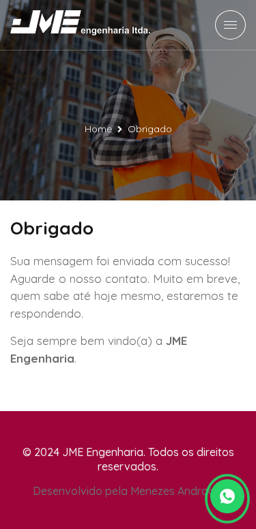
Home (98, 129)
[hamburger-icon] (230, 25)
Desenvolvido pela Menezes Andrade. (128, 491)
